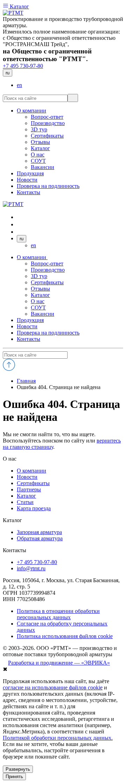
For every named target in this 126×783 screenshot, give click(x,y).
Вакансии (42, 314)
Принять (14, 776)
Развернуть (18, 769)
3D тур (39, 276)
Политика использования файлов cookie (65, 636)
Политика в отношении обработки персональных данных (58, 614)
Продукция (30, 320)
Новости (27, 326)
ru (7, 72)
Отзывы (40, 289)
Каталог (18, 6)
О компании (32, 257)
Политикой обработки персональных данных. (58, 738)
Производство (48, 270)
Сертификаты (47, 282)
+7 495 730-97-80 (23, 66)
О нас (37, 301)
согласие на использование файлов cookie (53, 687)
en (19, 85)
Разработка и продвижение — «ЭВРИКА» (59, 663)
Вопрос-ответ (47, 263)
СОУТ (38, 307)
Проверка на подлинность (48, 333)
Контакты (28, 339)
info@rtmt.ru (31, 568)
